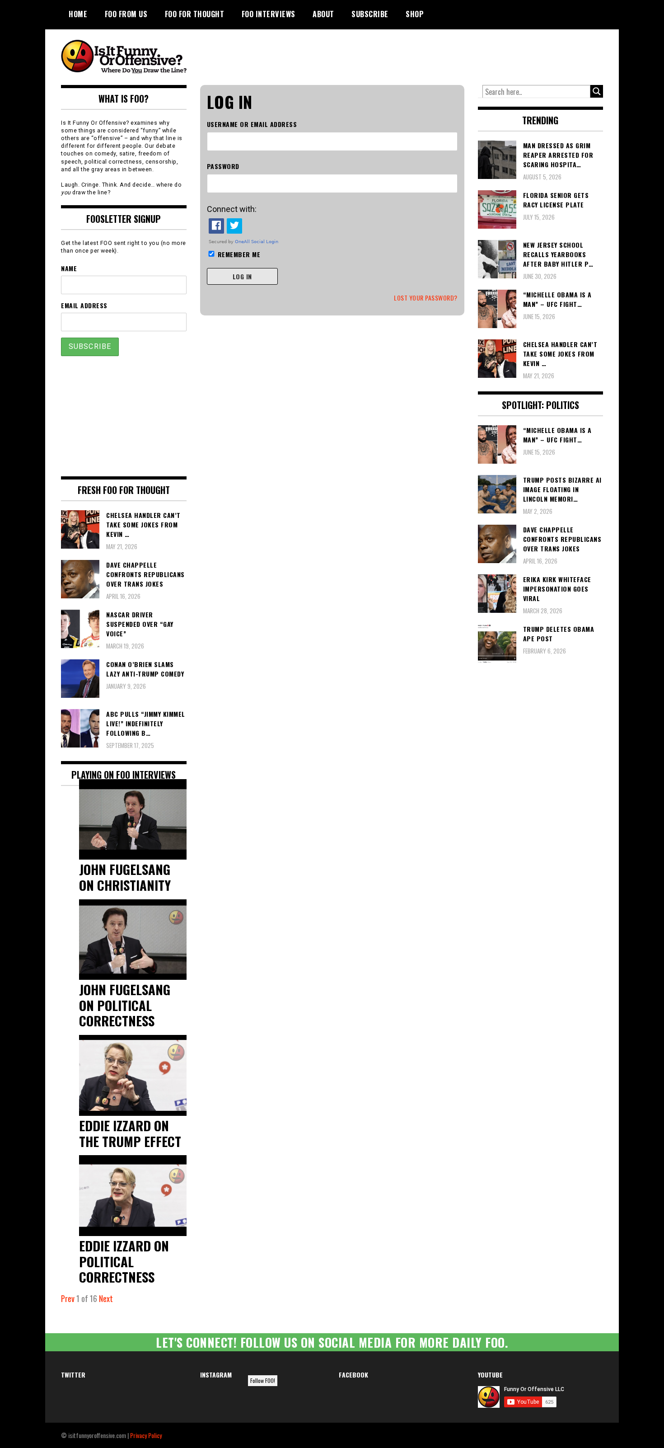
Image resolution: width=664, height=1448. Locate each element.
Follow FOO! (262, 1380)
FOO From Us (126, 14)
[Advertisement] (434, 54)
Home (78, 14)
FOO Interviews (268, 14)
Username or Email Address (252, 124)
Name (69, 268)
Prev (68, 1298)
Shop (415, 14)
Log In (242, 276)
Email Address (84, 305)
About (323, 14)
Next (106, 1298)
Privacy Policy (146, 1435)
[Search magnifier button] (596, 91)
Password (223, 166)
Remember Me (239, 254)
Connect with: (232, 209)
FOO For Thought (194, 14)
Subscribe (369, 14)
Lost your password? (426, 297)
